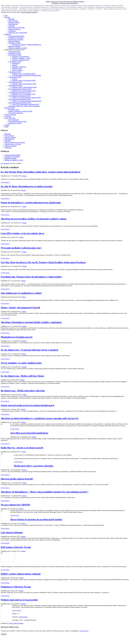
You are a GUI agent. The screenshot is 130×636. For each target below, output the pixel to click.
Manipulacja (16, 63)
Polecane (7, 17)
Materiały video (17, 68)
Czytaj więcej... (5, 182)
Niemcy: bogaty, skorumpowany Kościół (20, 307)
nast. (22, 617)
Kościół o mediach (14, 22)
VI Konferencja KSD (14, 77)
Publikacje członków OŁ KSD (17, 48)
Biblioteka (11, 19)
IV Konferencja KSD (14, 61)
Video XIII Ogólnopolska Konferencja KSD (25, 104)
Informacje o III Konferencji (20, 56)
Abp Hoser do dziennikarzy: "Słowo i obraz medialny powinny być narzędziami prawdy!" (45, 492)
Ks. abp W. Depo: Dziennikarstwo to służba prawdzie (27, 186)
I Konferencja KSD (14, 51)
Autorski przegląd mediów (16, 36)
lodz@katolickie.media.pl (29, 12)
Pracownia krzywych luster (16, 27)
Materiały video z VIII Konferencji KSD (24, 87)
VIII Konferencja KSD (15, 85)
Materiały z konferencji (19, 67)
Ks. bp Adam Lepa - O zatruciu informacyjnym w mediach (29, 350)
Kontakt (7, 125)
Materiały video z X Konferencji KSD (23, 94)
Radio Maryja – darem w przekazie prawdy (22, 447)
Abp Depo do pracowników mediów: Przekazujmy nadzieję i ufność (34, 219)
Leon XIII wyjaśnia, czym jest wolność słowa (22, 233)
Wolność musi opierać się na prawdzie (19, 599)
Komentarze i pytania (14, 123)
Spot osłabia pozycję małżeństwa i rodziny (21, 293)
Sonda (6, 126)
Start (6, 15)
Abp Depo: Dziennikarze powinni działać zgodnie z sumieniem (31, 322)
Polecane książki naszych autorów (15, 142)
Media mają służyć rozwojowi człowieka (33, 466)
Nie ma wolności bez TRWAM (15, 504)
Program (14, 65)
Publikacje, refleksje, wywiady (21, 58)
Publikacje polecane (14, 29)
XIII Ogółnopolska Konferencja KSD (19, 102)
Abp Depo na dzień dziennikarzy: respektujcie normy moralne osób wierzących (39, 418)
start (2, 163)
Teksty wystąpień (17, 70)
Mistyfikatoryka (13, 24)
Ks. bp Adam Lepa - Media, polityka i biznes (22, 376)
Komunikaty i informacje (15, 38)
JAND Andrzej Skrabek (16, 623)
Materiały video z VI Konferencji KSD (24, 80)
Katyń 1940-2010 (10, 118)
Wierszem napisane (10, 114)
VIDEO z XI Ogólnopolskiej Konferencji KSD (26, 97)
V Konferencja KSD (14, 72)
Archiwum (8, 116)
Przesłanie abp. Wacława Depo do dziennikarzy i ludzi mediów (31, 277)
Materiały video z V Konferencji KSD (23, 73)
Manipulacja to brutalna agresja (16, 337)
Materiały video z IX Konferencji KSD (24, 91)
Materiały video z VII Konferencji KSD (24, 84)
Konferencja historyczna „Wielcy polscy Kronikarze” (24, 106)
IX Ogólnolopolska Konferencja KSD (19, 89)
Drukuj (24, 176)
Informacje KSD (10, 108)
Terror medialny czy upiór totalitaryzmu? (21, 363)
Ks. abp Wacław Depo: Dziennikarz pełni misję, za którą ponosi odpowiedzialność (41, 172)
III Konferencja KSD (14, 55)
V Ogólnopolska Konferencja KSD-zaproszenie (26, 75)
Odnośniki (11, 26)
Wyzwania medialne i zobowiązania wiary (21, 248)
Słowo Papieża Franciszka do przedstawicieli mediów (36, 519)
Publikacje (8, 34)
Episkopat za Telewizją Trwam (16, 586)
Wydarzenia (12, 31)
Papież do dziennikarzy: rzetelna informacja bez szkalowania (31, 202)
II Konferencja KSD (14, 53)
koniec (26, 617)
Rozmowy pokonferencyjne (20, 60)
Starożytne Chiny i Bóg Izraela (17, 32)
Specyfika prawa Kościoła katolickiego (29, 433)
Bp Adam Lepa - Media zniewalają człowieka (23, 390)
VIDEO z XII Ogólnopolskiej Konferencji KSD (26, 101)
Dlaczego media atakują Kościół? (17, 479)
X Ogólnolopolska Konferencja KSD (19, 92)
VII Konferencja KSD (15, 82)
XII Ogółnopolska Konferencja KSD (19, 99)
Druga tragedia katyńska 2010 (17, 121)
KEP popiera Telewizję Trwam (16, 547)
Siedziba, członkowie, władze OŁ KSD (20, 111)
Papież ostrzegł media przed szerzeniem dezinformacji (27, 405)
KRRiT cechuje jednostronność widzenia (21, 574)
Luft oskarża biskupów (12, 532)
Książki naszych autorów (16, 39)
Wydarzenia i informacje (15, 113)
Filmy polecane (13, 20)
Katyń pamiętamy (13, 120)
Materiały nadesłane (14, 46)
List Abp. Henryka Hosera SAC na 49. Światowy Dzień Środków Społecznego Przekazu (43, 262)
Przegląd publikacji (14, 41)
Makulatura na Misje (14, 43)
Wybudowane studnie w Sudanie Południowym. (26, 44)
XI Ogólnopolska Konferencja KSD (19, 96)
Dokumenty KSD (13, 109)
